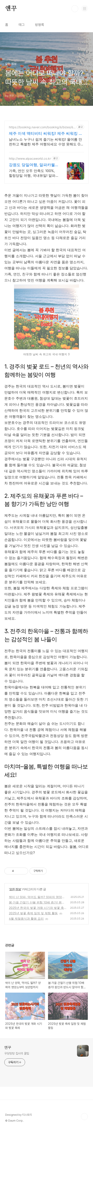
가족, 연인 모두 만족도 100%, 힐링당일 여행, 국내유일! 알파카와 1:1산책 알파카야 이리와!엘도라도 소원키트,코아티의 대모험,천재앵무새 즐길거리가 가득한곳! (33, 173)
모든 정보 (15, 889)
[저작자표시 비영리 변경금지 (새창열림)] (52, 871)
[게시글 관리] (23, 871)
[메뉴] (84, 8)
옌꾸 (11, 9)
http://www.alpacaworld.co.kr (30, 158)
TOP (84, 1116)
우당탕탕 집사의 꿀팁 (16, 1053)
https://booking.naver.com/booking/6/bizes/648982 (42, 127)
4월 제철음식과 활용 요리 (26, 918)
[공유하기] (18, 871)
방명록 (39, 25)
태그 (22, 25)
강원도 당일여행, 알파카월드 (32, 164)
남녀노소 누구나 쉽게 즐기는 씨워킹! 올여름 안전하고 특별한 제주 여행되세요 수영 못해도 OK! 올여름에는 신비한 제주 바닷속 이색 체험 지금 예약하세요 (46, 141)
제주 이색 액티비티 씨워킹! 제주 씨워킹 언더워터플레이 (46, 133)
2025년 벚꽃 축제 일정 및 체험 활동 (33, 913)
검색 (75, 8)
